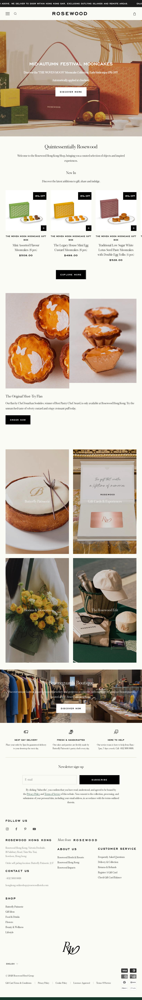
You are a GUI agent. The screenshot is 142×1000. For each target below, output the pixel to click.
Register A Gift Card (107, 872)
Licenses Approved (81, 983)
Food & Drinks (13, 917)
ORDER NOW (18, 419)
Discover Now (71, 708)
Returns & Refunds (107, 867)
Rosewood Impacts (66, 867)
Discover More (71, 91)
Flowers (9, 922)
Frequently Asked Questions (111, 857)
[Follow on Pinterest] (25, 829)
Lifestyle (10, 932)
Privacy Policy (33, 794)
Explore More (70, 274)
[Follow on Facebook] (16, 829)
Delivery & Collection (108, 862)
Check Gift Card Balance (110, 877)
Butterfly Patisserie (14, 906)
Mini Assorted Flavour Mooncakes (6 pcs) (26, 248)
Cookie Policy (61, 983)
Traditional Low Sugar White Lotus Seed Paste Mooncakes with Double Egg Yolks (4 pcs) (116, 250)
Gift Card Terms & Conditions (19, 983)
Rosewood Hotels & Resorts (70, 857)
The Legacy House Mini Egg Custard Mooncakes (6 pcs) (71, 248)
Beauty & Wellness (14, 927)
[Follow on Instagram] (7, 829)
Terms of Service (52, 794)
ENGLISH (10, 963)
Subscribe (99, 779)
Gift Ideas (10, 911)
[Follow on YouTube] (34, 829)
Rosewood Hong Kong (68, 862)
